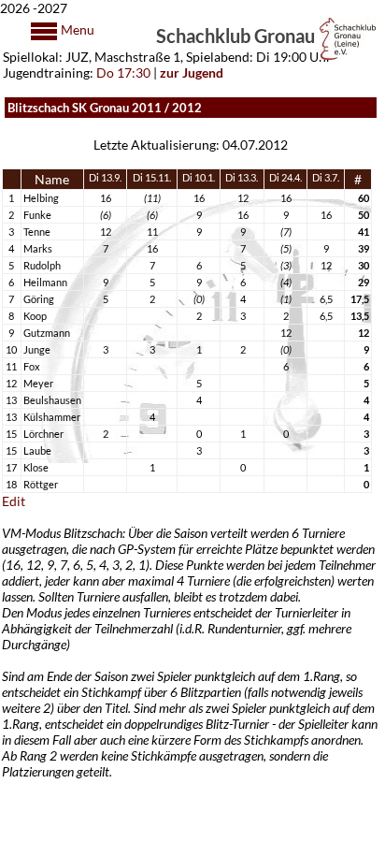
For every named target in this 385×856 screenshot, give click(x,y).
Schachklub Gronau (235, 34)
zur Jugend (191, 72)
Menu (76, 29)
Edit (13, 501)
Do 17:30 (123, 72)
